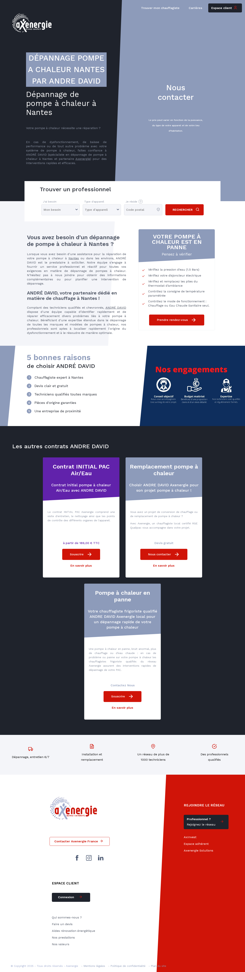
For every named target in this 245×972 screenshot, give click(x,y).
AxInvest (190, 837)
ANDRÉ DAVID (115, 307)
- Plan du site (157, 965)
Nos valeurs (60, 944)
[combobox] (126, 209)
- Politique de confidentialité (126, 965)
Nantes (74, 258)
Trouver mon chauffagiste (160, 8)
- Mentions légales (93, 965)
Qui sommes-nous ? (67, 917)
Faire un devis (62, 924)
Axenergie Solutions (198, 850)
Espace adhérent (196, 844)
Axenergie (82, 159)
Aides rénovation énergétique (73, 931)
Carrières (195, 8)
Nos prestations (63, 937)
